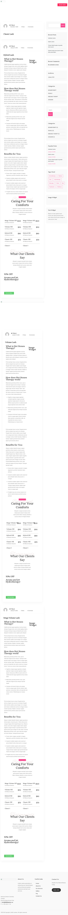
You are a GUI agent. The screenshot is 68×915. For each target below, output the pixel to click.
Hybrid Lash (8, 55)
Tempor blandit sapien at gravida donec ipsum (55, 46)
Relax (57, 183)
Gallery (37, 891)
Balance (60, 176)
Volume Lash (10, 342)
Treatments (51, 186)
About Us (38, 886)
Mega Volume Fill (11, 220)
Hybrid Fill (8, 233)
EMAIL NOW (56, 890)
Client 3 (7, 246)
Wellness (59, 186)
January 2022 (51, 77)
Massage (51, 183)
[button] (34, 5)
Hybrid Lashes (51, 41)
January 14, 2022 (14, 610)
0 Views (23, 26)
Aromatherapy (52, 176)
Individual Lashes (52, 38)
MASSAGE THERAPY (53, 96)
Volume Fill (9, 227)
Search (62, 25)
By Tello (12, 25)
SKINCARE (50, 99)
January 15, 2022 (15, 335)
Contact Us (39, 896)
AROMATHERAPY (52, 90)
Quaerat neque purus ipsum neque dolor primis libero (55, 51)
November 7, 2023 (14, 26)
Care (50, 179)
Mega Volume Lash (11, 618)
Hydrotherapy (57, 179)
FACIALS (50, 93)
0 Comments (30, 26)
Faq (37, 893)
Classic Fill (8, 239)
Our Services (39, 888)
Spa (63, 183)
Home (37, 883)
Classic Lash (8, 34)
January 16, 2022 (14, 47)
